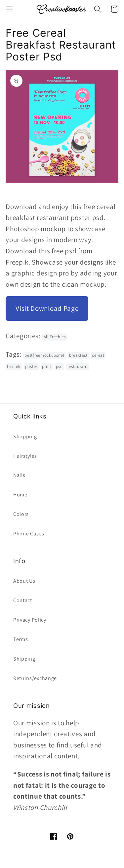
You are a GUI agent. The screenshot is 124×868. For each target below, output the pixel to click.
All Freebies (55, 337)
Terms (20, 639)
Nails (19, 475)
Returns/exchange (35, 678)
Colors (21, 514)
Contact (22, 600)
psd (59, 366)
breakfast (78, 355)
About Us (24, 580)
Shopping (25, 436)
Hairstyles (25, 455)
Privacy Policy (29, 619)
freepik (14, 366)
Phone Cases (28, 533)
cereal (98, 355)
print (46, 366)
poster (31, 366)
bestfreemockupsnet (44, 355)
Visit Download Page (47, 308)
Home (20, 494)
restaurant (77, 366)
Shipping (24, 658)
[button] (9, 9)
